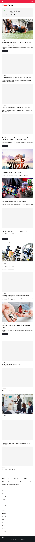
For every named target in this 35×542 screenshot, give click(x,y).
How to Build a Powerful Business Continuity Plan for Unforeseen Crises (16, 107)
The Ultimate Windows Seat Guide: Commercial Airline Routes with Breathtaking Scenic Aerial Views (16, 443)
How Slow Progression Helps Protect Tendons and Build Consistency (11, 364)
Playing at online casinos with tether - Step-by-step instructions (14, 201)
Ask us (3, 537)
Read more (4, 146)
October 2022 (4, 519)
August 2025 (4, 499)
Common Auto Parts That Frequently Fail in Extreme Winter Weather (15, 265)
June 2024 (3, 508)
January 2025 (4, 507)
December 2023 (4, 511)
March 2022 (3, 528)
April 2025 (3, 502)
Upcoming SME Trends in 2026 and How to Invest (11, 172)
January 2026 (4, 496)
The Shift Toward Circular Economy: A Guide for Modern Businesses (15, 295)
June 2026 (3, 490)
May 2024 (3, 510)
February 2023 (4, 516)
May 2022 (3, 525)
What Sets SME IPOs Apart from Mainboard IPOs (15, 232)
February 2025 (4, 505)
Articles (11, 14)
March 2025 (3, 504)
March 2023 (3, 514)
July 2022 (3, 522)
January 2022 (4, 531)
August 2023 (4, 513)
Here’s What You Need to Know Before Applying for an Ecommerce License (16, 77)
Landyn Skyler (15, 11)
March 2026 (3, 493)
